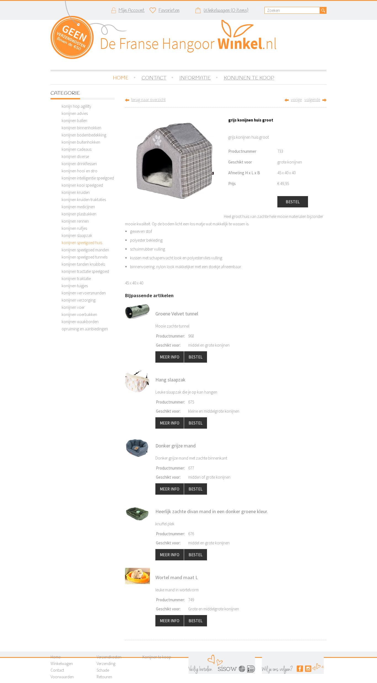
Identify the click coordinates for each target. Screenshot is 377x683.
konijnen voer (73, 307)
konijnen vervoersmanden (84, 293)
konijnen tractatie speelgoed (85, 271)
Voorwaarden (62, 676)
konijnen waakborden (80, 321)
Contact (57, 670)
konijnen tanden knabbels (83, 264)
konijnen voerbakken (79, 314)
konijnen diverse (75, 156)
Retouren (104, 676)
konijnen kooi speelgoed (82, 185)
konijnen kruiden (76, 192)
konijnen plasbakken (79, 214)
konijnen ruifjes (74, 228)
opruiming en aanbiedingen (85, 328)
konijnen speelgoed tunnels (84, 257)
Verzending (106, 663)
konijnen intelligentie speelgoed (88, 178)
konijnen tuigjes (75, 285)
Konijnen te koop (156, 657)
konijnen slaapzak (77, 235)
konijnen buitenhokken (81, 142)
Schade (103, 670)
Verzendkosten (109, 657)
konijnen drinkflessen (79, 163)
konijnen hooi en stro (79, 170)
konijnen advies (75, 113)
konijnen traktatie (76, 278)
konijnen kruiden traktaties (84, 199)
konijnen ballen (74, 120)
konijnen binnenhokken (81, 127)
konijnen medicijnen (78, 206)
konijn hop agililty (76, 106)
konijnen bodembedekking (84, 135)
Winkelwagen (62, 663)
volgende (312, 99)
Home (55, 657)
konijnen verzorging (78, 300)
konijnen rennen (75, 221)
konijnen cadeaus (76, 149)
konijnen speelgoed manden (85, 249)
